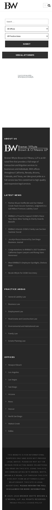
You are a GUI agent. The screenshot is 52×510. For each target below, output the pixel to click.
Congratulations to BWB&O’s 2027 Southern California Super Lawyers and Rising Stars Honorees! (27, 252)
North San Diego (15, 416)
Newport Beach (15, 365)
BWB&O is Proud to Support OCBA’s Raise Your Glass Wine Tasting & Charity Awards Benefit (26, 219)
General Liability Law (17, 296)
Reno (10, 401)
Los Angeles (13, 372)
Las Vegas (12, 379)
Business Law (14, 304)
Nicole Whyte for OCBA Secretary (22, 273)
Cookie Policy (34, 503)
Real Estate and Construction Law (22, 318)
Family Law (13, 333)
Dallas (10, 431)
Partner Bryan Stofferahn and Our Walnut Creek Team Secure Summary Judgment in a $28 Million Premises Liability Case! (27, 206)
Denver (11, 409)
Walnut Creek (14, 423)
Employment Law (15, 311)
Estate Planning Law (16, 341)
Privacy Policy (17, 503)
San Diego (12, 387)
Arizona (11, 394)
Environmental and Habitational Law (23, 326)
